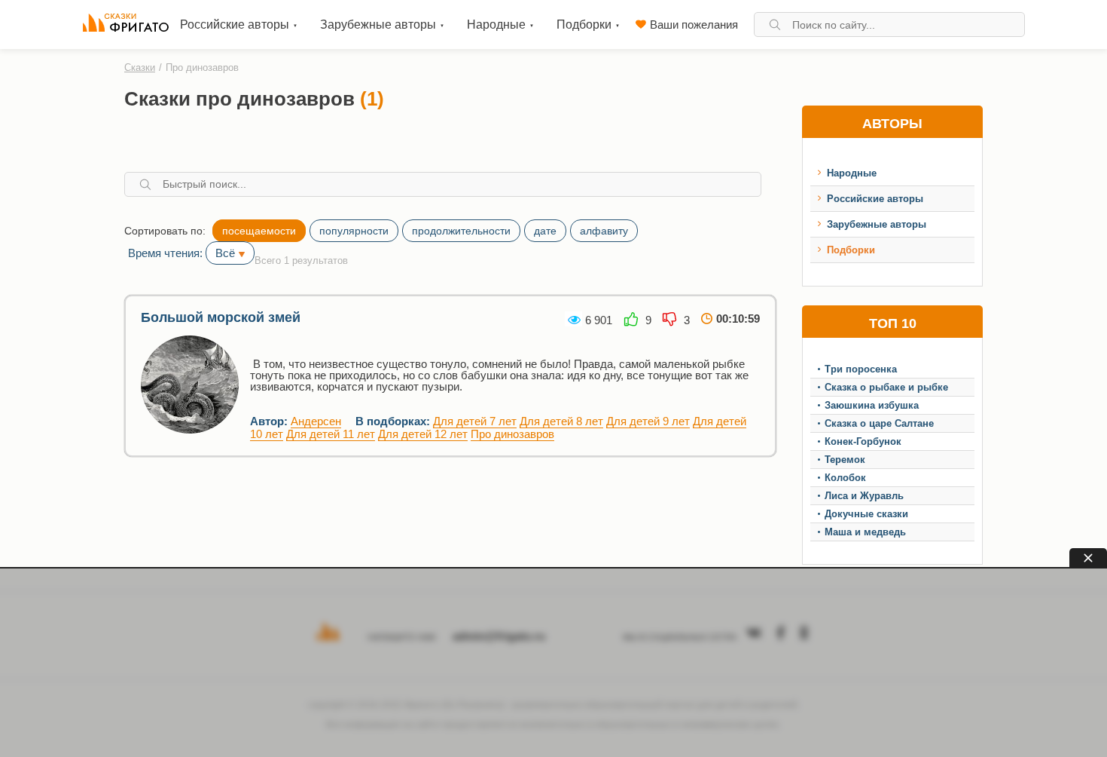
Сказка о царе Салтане (879, 423)
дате (545, 231)
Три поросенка (861, 369)
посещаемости (259, 231)
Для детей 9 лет (648, 421)
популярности (354, 231)
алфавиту (604, 231)
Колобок (845, 477)
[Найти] (775, 24)
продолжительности (461, 231)
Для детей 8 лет (561, 421)
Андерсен (316, 421)
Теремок (845, 459)
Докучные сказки (866, 513)
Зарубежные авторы (876, 224)
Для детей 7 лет (475, 421)
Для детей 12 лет (423, 434)
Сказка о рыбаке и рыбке (886, 387)
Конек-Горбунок (863, 441)
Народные (852, 173)
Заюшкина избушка (872, 405)
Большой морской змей (220, 317)
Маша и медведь (865, 532)
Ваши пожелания (694, 24)
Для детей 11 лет (330, 434)
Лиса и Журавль (864, 495)
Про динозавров (512, 434)
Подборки (851, 250)
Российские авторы (875, 198)
